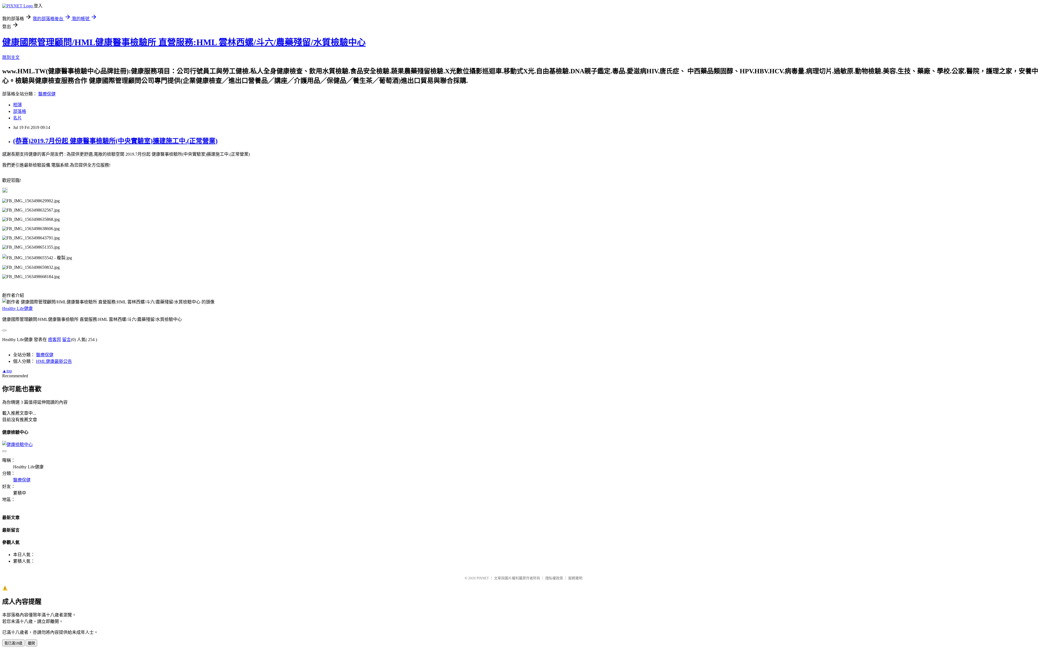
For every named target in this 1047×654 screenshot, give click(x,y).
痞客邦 (54, 339)
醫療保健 (47, 94)
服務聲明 (575, 578)
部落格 (19, 111)
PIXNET (483, 578)
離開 (31, 643)
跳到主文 (11, 57)
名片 (17, 118)
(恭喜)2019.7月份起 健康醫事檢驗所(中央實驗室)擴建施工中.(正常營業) (115, 140)
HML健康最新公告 (54, 361)
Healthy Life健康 (17, 308)
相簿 (17, 105)
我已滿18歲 (13, 643)
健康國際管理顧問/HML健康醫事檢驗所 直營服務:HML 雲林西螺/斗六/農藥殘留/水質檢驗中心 (184, 42)
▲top (7, 371)
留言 (66, 339)
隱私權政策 (554, 578)
